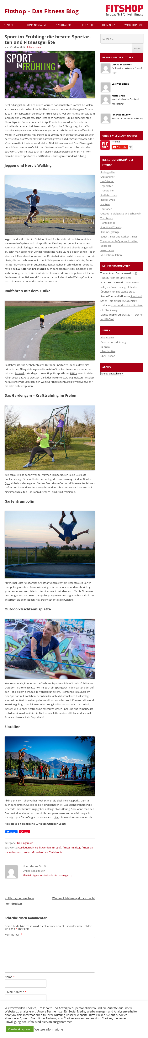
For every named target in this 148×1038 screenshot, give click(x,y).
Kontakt (105, 346)
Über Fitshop (107, 356)
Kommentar (13, 934)
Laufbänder (107, 181)
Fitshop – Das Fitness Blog (42, 11)
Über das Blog (108, 351)
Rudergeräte (107, 172)
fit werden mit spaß (50, 847)
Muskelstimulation (111, 255)
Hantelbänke (107, 222)
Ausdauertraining (28, 847)
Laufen (26, 852)
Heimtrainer (107, 250)
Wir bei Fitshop (133, 25)
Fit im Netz (108, 25)
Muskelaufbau (40, 852)
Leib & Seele (87, 25)
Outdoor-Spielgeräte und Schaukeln (120, 213)
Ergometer (106, 186)
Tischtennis (55, 852)
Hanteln (105, 204)
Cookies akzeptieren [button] (19, 1029)
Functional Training (111, 227)
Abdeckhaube (82, 709)
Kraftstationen (108, 195)
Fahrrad (19, 373)
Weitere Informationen (49, 1029)
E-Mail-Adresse (15, 992)
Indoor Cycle (107, 199)
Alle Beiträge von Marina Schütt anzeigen (47, 875)
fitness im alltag (72, 847)
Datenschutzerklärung (113, 342)
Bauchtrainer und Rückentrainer (118, 236)
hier (56, 817)
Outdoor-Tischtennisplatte (20, 687)
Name (10, 977)
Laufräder (106, 209)
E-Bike (73, 373)
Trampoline (107, 190)
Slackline (62, 800)
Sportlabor (63, 25)
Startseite (10, 25)
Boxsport (105, 245)
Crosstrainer (107, 176)
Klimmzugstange (109, 232)
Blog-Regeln (107, 337)
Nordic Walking (17, 264)
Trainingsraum (36, 25)
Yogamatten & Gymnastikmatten (119, 241)
